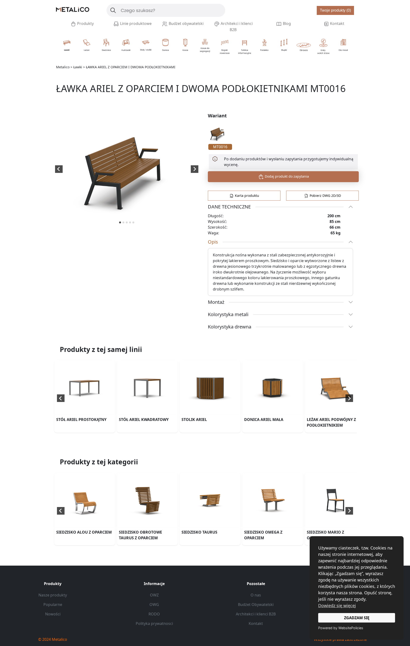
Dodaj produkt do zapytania (286, 176)
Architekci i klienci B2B (236, 26)
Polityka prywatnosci (154, 623)
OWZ (154, 595)
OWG (154, 604)
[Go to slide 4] (130, 222)
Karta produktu (246, 195)
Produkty (85, 23)
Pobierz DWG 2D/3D (325, 195)
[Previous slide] (61, 398)
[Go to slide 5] (133, 222)
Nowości (53, 614)
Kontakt (336, 23)
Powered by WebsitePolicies (340, 628)
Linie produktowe (135, 23)
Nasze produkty (52, 595)
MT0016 (220, 146)
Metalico (63, 67)
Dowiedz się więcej (337, 605)
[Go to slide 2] (123, 222)
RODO (154, 614)
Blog (286, 23)
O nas (256, 595)
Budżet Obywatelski (256, 604)
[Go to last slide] (59, 169)
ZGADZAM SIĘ (356, 617)
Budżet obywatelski (186, 23)
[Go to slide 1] (120, 222)
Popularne (52, 604)
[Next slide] (194, 169)
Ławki (77, 67)
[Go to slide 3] (127, 222)
